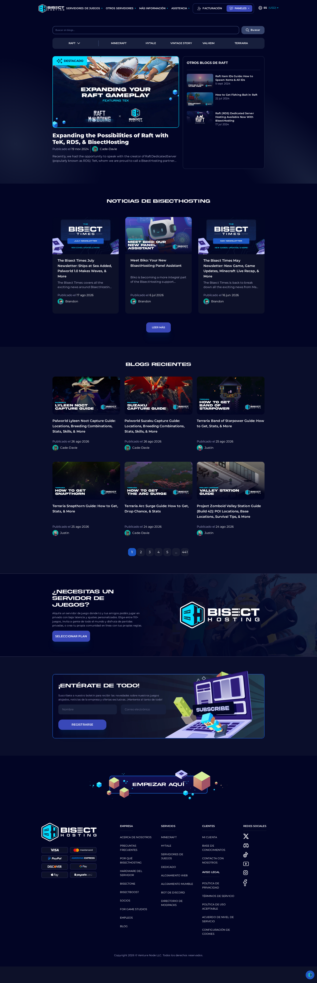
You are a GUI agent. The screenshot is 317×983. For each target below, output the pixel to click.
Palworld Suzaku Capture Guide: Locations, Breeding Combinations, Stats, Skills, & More (154, 426)
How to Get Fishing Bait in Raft (236, 94)
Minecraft (169, 837)
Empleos (126, 917)
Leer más (158, 327)
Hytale (166, 845)
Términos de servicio (218, 896)
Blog (124, 926)
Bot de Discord (173, 892)
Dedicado (168, 867)
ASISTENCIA (179, 8)
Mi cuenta (209, 837)
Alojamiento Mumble (177, 884)
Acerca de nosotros (136, 837)
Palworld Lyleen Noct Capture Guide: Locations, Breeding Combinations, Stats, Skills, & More (84, 426)
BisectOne (127, 883)
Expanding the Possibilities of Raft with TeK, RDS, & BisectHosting (110, 138)
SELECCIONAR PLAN (71, 636)
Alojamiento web (174, 875)
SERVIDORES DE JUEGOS (83, 8)
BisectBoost (129, 892)
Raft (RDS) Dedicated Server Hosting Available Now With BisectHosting (234, 117)
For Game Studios (133, 909)
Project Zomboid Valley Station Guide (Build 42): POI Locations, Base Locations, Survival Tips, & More (229, 511)
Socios (125, 900)
